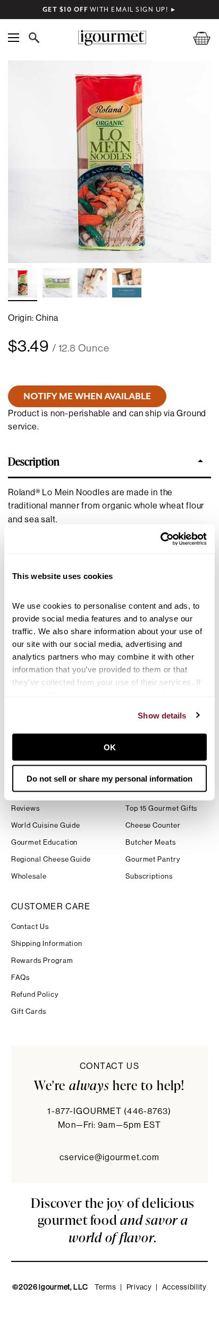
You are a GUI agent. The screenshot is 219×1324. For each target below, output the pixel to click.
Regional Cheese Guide (51, 859)
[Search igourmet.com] (37, 37)
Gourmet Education (44, 842)
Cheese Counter (153, 825)
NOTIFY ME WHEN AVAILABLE (87, 396)
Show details (162, 715)
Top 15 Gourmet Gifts (161, 808)
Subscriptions (149, 876)
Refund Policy (34, 994)
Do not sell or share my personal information (109, 778)
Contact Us (30, 926)
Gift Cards (28, 1011)
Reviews (25, 808)
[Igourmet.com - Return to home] (112, 38)
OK (110, 747)
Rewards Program (42, 960)
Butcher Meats (150, 842)
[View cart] (195, 38)
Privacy (139, 1287)
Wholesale (29, 876)
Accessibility (184, 1287)
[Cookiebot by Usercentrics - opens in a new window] (160, 539)
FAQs (20, 977)
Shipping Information (47, 943)
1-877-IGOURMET (109, 1111)
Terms (105, 1287)
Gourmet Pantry (152, 859)
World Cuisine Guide (46, 825)
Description (34, 461)
